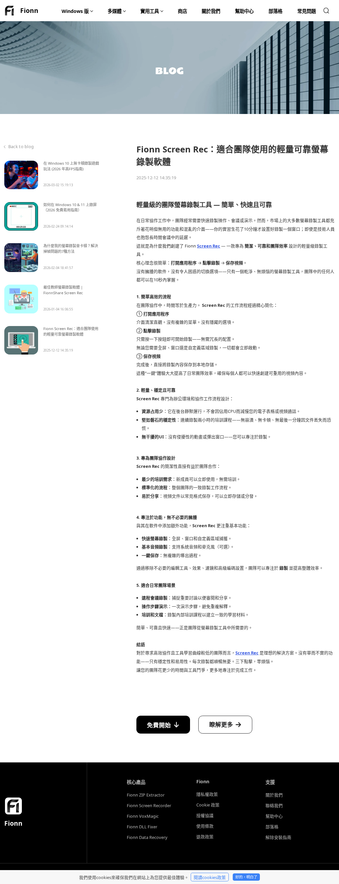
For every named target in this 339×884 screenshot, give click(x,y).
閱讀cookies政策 (210, 877)
